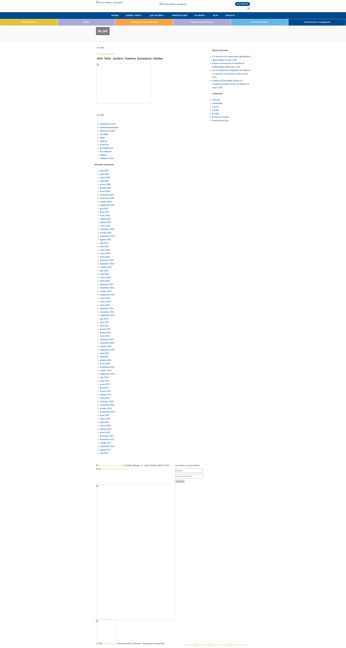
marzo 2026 (105, 184)
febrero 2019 (105, 394)
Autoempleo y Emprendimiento (144, 22)
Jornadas (104, 134)
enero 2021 (105, 336)
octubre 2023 (106, 267)
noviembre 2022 (107, 288)
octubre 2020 (106, 346)
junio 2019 (104, 381)
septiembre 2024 (107, 236)
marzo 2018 (105, 425)
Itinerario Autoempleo (109, 127)
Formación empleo (220, 117)
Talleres (103, 155)
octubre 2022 (106, 291)
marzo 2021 (105, 329)
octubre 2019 (106, 370)
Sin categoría (106, 151)
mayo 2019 (105, 384)
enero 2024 (105, 257)
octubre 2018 (106, 408)
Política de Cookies (240, 645)
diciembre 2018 (107, 401)
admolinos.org (109, 643)
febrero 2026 (105, 188)
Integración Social (28, 22)
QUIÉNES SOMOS (133, 15)
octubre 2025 (106, 202)
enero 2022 (105, 305)
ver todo (100, 47)
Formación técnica (220, 120)
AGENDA (115, 15)
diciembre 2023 (107, 260)
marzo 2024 (105, 253)
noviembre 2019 (107, 367)
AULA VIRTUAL (243, 4)
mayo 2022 (105, 298)
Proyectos (104, 144)
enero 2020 (105, 363)
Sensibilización (106, 148)
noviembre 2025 (107, 198)
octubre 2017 (106, 443)
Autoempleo (217, 103)
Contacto (230, 15)
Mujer (102, 137)
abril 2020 (104, 356)
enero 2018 (105, 432)
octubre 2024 (106, 232)
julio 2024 (104, 243)
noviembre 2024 (107, 229)
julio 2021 (104, 319)
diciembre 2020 (107, 339)
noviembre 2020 (107, 343)
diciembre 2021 (107, 308)
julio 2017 (104, 453)
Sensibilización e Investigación (317, 22)
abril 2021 (104, 326)
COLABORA (199, 15)
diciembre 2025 (107, 195)
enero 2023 (105, 281)
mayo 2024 (105, 250)
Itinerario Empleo (107, 131)
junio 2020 (104, 353)
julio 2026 (104, 170)
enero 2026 (105, 191)
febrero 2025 (105, 222)
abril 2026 (104, 181)
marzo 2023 (105, 277)
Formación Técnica (259, 22)
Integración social (107, 124)
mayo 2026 (105, 177)
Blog (215, 15)
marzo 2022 (105, 301)
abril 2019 (104, 388)
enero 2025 (105, 226)
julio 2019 (104, 377)
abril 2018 (104, 422)
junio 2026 (104, 174)
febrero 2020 (105, 360)
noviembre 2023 (107, 264)
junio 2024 (104, 246)
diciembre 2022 (107, 284)
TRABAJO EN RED (179, 15)
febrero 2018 (105, 429)
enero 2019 (105, 398)
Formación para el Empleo (202, 22)
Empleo (86, 22)
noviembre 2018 (107, 405)
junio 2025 (104, 212)
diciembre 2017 (107, 436)
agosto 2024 (105, 239)
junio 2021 (104, 322)
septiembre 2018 (107, 412)
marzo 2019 (105, 391)
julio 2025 (104, 208)
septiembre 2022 (107, 294)
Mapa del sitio (190, 645)
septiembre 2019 (107, 374)
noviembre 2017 (107, 439)
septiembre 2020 (107, 350)
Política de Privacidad (220, 645)
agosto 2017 (105, 450)
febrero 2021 (105, 332)
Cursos (215, 107)
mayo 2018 (105, 418)
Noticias (103, 141)
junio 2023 (104, 274)
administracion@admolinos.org (115, 469)
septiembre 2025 (107, 205)
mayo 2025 (105, 215)
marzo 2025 (105, 219)
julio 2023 (104, 270)
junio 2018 (104, 415)
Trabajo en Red (106, 158)
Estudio (215, 113)
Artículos (216, 100)
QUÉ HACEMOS (157, 15)
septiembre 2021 (107, 315)
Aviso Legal (203, 645)
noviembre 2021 (107, 312)
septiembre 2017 (107, 446)
